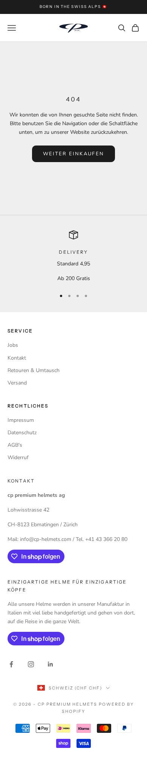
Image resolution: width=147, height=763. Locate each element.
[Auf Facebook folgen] (11, 664)
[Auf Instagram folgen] (31, 664)
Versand (17, 382)
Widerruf (18, 457)
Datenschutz (22, 432)
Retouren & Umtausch (34, 370)
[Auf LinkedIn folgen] (50, 664)
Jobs (13, 345)
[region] (73, 256)
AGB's (15, 445)
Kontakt (17, 358)
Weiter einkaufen (73, 153)
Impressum (21, 420)
